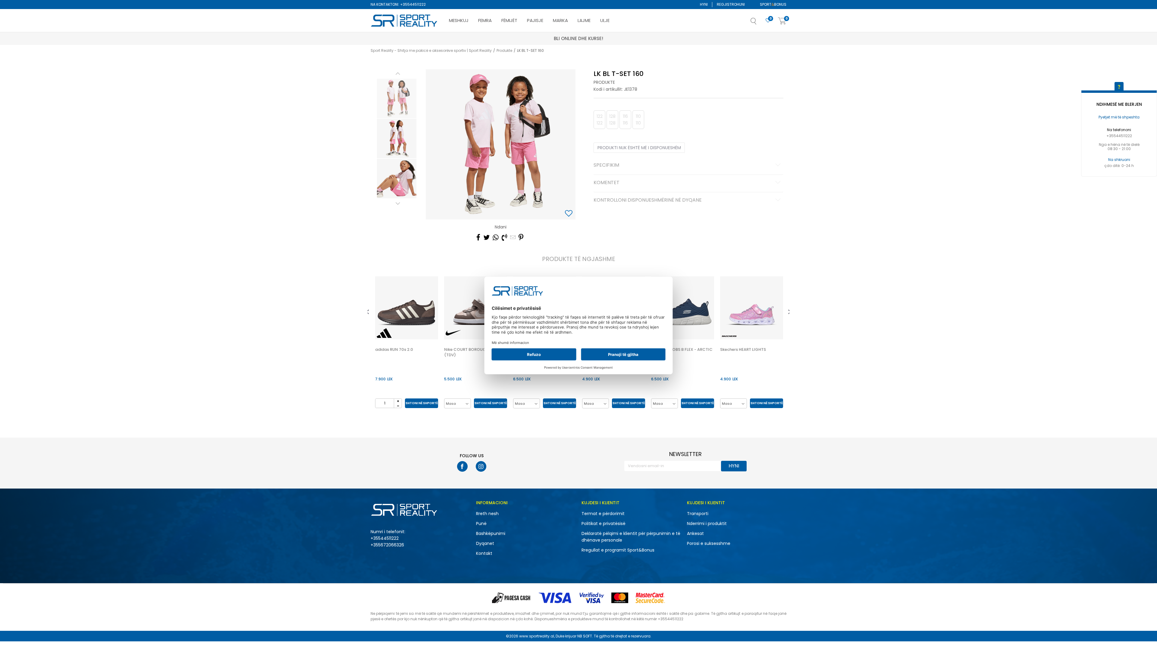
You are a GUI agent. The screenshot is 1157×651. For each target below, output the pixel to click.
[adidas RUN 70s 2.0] (406, 307)
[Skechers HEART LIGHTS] (751, 307)
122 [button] (600, 119)
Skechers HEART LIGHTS (743, 349)
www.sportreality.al (536, 636)
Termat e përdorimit (603, 514)
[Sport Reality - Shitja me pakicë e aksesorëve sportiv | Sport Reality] (404, 20)
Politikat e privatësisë (604, 523)
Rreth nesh (487, 514)
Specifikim (606, 165)
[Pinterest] (521, 237)
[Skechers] (729, 336)
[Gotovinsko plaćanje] (511, 598)
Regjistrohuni (731, 4)
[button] (759, 22)
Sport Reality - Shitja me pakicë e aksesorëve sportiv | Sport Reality (431, 50)
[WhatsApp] (496, 237)
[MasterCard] (619, 598)
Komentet (606, 183)
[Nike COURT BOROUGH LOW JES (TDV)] (475, 307)
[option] (397, 98)
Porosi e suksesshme (708, 543)
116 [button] (625, 119)
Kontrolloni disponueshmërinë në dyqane (648, 200)
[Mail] (513, 237)
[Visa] (555, 598)
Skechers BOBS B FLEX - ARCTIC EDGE (682, 352)
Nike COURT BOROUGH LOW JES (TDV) (475, 352)
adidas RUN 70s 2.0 (394, 349)
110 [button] (638, 119)
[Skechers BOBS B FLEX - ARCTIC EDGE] (682, 307)
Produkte (504, 50)
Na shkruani (1119, 159)
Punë (481, 523)
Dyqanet (485, 543)
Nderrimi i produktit (707, 523)
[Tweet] (486, 237)
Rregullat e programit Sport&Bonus (618, 550)
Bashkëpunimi (490, 533)
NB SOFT (584, 636)
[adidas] (384, 333)
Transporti (697, 514)
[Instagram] (481, 466)
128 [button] (612, 119)
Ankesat (695, 533)
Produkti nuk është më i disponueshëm (639, 148)
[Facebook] (478, 237)
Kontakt (484, 553)
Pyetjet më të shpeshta (1119, 117)
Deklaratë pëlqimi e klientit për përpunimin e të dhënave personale (631, 536)
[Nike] (453, 333)
